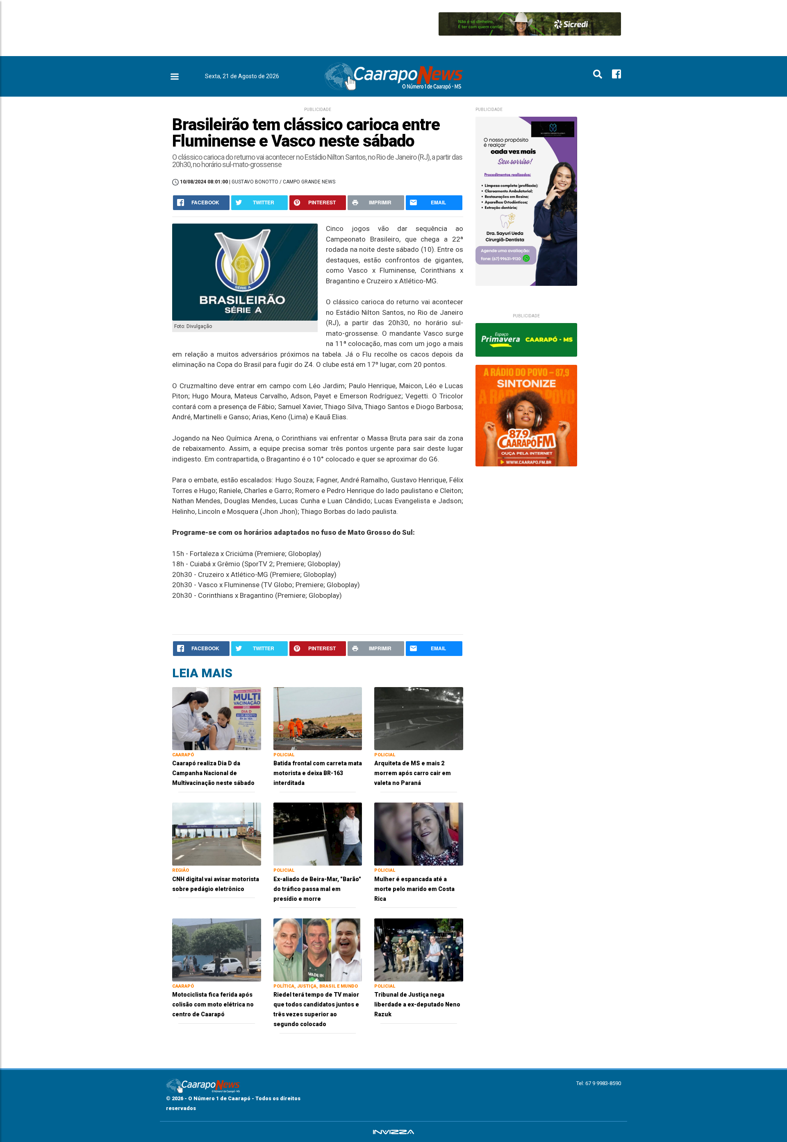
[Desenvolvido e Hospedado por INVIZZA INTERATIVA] (393, 1132)
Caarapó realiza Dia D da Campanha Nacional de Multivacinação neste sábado (213, 773)
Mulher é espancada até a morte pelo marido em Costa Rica (414, 889)
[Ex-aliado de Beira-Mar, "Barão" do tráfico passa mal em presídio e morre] (317, 833)
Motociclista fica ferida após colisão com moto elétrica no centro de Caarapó (213, 1004)
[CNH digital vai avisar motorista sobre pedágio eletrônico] (216, 833)
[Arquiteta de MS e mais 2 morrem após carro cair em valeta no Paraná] (418, 718)
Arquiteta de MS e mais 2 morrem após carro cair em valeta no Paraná (412, 773)
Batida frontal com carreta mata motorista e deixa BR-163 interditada (317, 773)
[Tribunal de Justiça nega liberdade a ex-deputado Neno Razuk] (418, 949)
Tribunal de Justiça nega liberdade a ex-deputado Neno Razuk (417, 1004)
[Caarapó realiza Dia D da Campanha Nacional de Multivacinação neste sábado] (216, 718)
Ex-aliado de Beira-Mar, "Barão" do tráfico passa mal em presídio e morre (317, 889)
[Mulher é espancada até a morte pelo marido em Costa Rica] (418, 833)
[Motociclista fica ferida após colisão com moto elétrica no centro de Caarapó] (216, 949)
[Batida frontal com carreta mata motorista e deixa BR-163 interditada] (317, 718)
